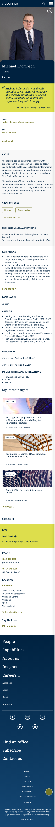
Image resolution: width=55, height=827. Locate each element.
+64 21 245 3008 (9, 132)
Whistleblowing (27, 791)
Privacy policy (27, 771)
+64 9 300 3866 (9, 559)
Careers (9, 675)
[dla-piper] (10, 3)
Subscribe (11, 750)
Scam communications (27, 796)
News (5, 690)
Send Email (7, 536)
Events (5, 697)
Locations (7, 682)
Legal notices (27, 776)
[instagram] (27, 717)
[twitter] (42, 717)
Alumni (6, 704)
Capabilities (13, 649)
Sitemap (26, 803)
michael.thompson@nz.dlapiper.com (18, 122)
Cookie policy (27, 781)
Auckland (7, 141)
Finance (7, 210)
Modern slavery (27, 786)
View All (7, 506)
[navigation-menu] (51, 4)
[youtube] (35, 726)
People (8, 641)
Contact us (12, 758)
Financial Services (12, 217)
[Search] (44, 4)
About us (10, 658)
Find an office (15, 742)
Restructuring (24, 210)
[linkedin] (20, 726)
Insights (9, 666)
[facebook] (12, 717)
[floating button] (49, 792)
